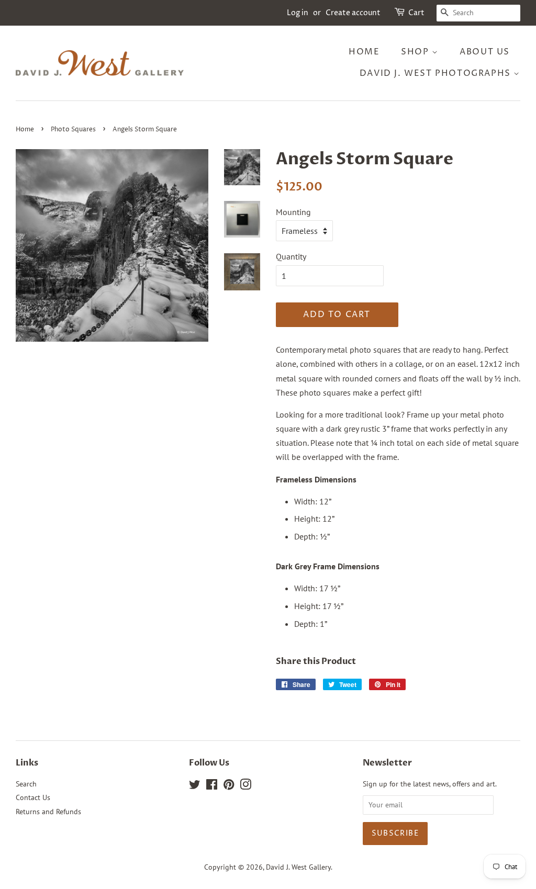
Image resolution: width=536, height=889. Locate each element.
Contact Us (33, 797)
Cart (416, 13)
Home (364, 52)
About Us (485, 52)
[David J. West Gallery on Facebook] (212, 786)
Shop (416, 52)
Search (26, 784)
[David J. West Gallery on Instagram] (245, 786)
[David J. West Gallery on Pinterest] (228, 786)
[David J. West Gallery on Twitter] (194, 786)
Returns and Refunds (48, 811)
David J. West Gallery (298, 867)
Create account (353, 13)
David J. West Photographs (437, 73)
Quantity (291, 256)
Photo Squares (73, 129)
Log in (297, 13)
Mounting (293, 212)
